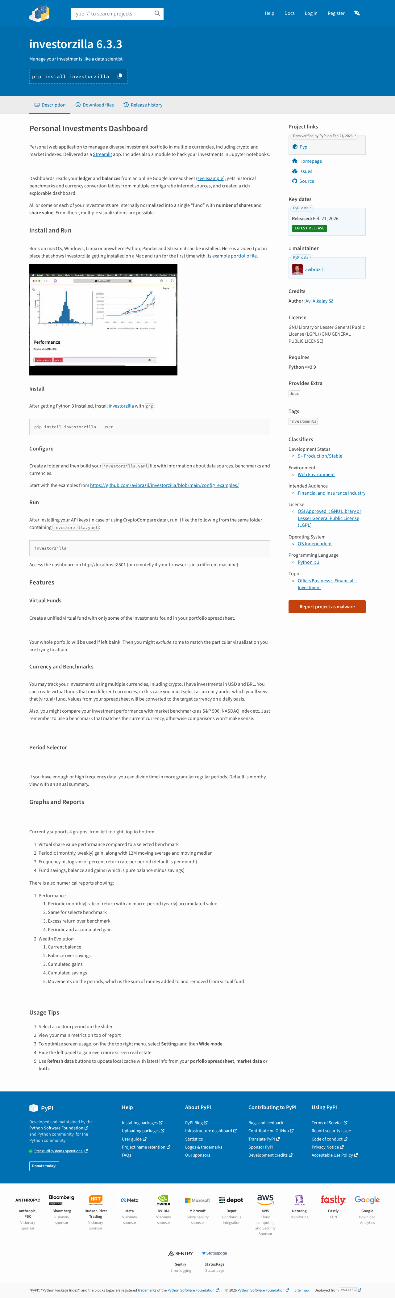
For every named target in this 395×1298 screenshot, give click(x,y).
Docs (290, 13)
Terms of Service (327, 1123)
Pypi (304, 147)
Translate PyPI (261, 1139)
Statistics (194, 1139)
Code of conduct (327, 1139)
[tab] (49, 105)
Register (336, 13)
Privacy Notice (325, 1147)
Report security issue (331, 1131)
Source (306, 181)
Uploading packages (141, 1131)
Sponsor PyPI (260, 1147)
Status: (58, 1151)
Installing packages (140, 1123)
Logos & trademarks (203, 1147)
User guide (132, 1139)
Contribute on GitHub (268, 1131)
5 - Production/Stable (320, 456)
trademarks (147, 1290)
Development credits (268, 1155)
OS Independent (315, 543)
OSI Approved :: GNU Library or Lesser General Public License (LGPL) (329, 518)
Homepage (310, 161)
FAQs (126, 1155)
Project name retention (143, 1147)
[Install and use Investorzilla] (103, 319)
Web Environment (316, 474)
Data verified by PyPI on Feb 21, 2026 (323, 136)
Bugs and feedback (265, 1123)
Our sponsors (197, 1155)
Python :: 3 (308, 562)
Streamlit (102, 154)
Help (269, 13)
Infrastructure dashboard (208, 1131)
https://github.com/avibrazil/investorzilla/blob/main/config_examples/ (164, 485)
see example (210, 178)
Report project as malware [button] (327, 606)
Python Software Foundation (56, 1128)
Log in (311, 13)
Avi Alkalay (316, 301)
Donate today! (44, 1166)
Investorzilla (121, 406)
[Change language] (357, 13)
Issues (305, 171)
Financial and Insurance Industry (331, 493)
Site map (301, 1290)
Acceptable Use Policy (332, 1155)
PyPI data (300, 208)
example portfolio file (234, 256)
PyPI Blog (194, 1123)
